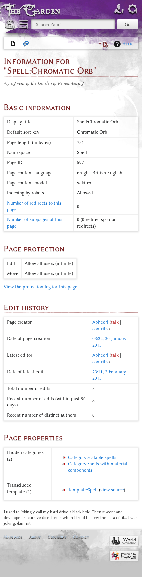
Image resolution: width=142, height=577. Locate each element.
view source (112, 490)
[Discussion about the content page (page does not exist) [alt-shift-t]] (26, 43)
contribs (100, 329)
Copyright (57, 536)
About (35, 536)
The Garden (34, 10)
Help (127, 44)
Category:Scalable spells (92, 457)
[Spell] (13, 43)
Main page (12, 536)
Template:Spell (83, 490)
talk (115, 322)
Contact (81, 536)
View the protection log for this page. (41, 287)
